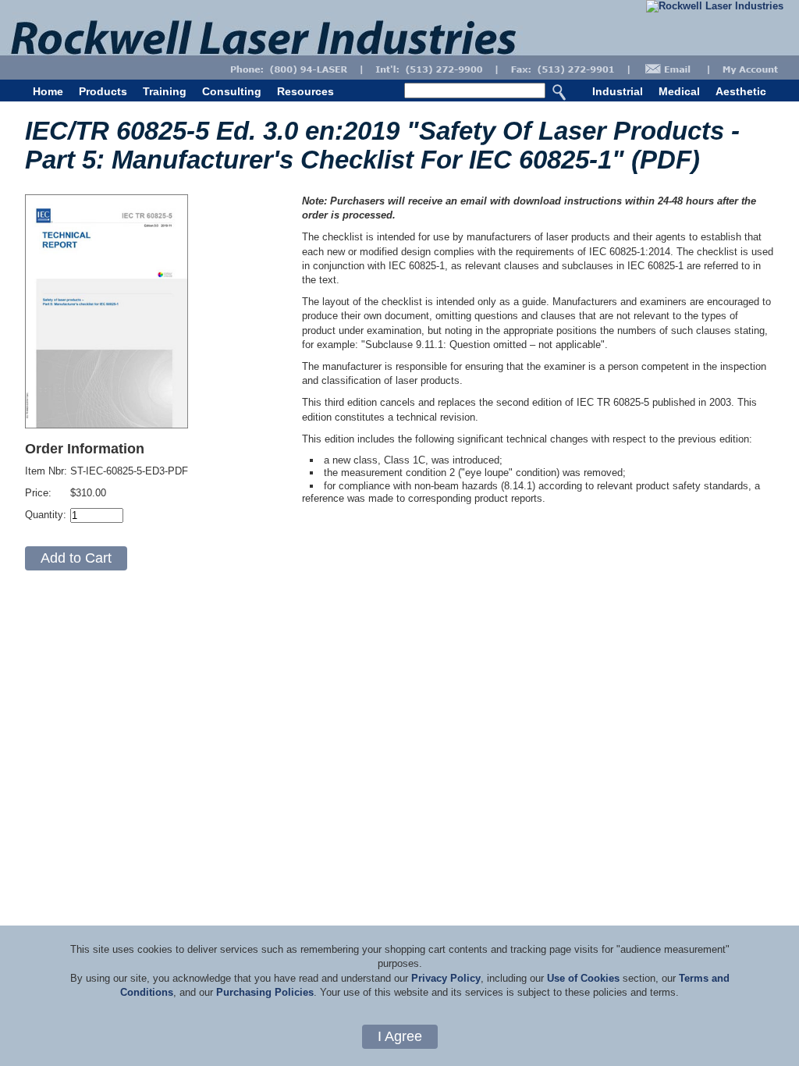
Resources (305, 91)
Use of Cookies (583, 978)
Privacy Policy (446, 978)
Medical (679, 91)
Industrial (617, 91)
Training (164, 91)
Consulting (231, 91)
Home (48, 91)
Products (103, 91)
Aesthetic (741, 91)
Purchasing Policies (265, 992)
